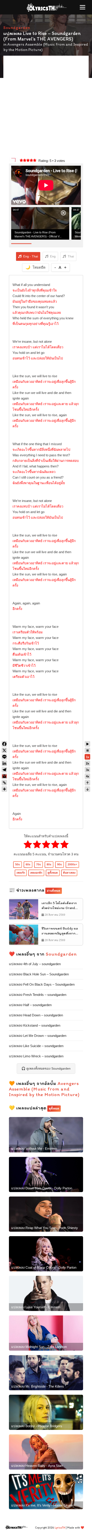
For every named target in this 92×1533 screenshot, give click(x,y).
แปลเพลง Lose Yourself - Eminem (36, 1307)
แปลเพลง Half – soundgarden (30, 1005)
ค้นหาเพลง (69, 872)
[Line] (4, 757)
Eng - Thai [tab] (30, 256)
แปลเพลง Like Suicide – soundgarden (36, 1046)
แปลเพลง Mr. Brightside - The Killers (37, 1386)
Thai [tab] (71, 256)
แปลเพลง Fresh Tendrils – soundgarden (37, 995)
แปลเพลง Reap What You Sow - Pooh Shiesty (44, 1228)
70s (38, 864)
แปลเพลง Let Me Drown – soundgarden (37, 1036)
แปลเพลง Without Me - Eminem (34, 1148)
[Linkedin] (4, 763)
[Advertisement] (46, 107)
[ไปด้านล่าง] (87, 789)
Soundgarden (16, 27)
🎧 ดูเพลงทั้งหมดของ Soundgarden (46, 1068)
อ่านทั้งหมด (53, 890)
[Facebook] (4, 744)
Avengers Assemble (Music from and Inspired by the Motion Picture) (44, 1088)
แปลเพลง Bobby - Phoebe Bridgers (36, 1426)
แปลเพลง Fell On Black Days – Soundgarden (42, 984)
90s (59, 864)
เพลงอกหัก (36, 872)
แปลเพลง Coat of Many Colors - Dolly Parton (43, 1267)
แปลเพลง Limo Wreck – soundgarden (36, 1056)
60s (28, 864)
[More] (4, 789)
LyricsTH (60, 1527)
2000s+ (72, 864)
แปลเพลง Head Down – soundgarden (36, 1015)
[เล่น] (87, 744)
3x (87, 770)
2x (87, 763)
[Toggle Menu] (82, 7)
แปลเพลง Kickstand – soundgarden (34, 1025)
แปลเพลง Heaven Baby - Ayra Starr (37, 1466)
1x (87, 757)
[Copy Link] (4, 782)
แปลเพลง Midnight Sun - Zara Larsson (39, 1347)
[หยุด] (87, 750)
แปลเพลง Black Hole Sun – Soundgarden (39, 974)
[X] (4, 750)
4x (87, 776)
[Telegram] (4, 770)
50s (17, 864)
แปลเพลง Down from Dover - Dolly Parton (41, 1188)
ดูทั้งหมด (53, 872)
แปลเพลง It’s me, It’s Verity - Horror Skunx (42, 1505)
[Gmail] (4, 776)
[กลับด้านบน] (87, 782)
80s (49, 864)
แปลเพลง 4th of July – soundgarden (35, 964)
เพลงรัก (21, 872)
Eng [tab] (53, 256)
